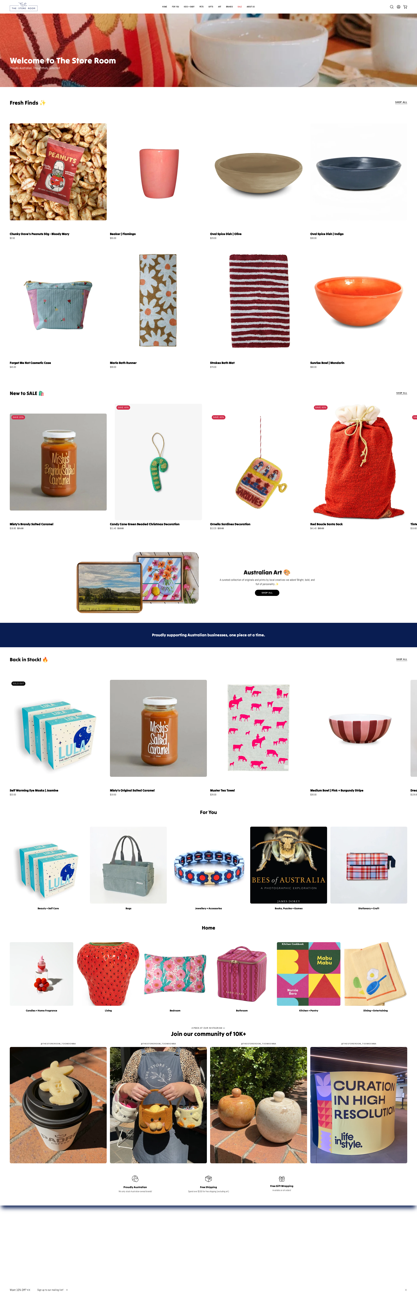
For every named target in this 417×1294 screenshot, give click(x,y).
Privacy (282, 1240)
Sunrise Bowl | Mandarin (327, 362)
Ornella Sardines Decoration (230, 524)
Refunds (282, 1235)
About (282, 1225)
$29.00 (213, 238)
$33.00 (13, 794)
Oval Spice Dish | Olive (226, 233)
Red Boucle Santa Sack (326, 524)
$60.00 (313, 367)
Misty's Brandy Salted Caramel (31, 524)
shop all (267, 593)
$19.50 (113, 794)
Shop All (401, 102)
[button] (211, 7)
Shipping (282, 1230)
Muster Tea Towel (222, 790)
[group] (208, 468)
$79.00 (213, 367)
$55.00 (113, 238)
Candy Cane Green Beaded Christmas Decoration (145, 524)
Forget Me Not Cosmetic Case (30, 362)
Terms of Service (282, 1245)
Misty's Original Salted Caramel (132, 790)
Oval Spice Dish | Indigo (327, 233)
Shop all (401, 393)
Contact (282, 1219)
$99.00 (113, 367)
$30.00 (313, 238)
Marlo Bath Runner (123, 362)
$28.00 (213, 794)
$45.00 (13, 367)
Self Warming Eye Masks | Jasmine (34, 790)
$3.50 (12, 238)
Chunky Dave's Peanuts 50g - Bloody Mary (39, 233)
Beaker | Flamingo (123, 233)
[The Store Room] (23, 6)
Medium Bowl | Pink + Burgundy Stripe (336, 790)
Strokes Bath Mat (222, 362)
